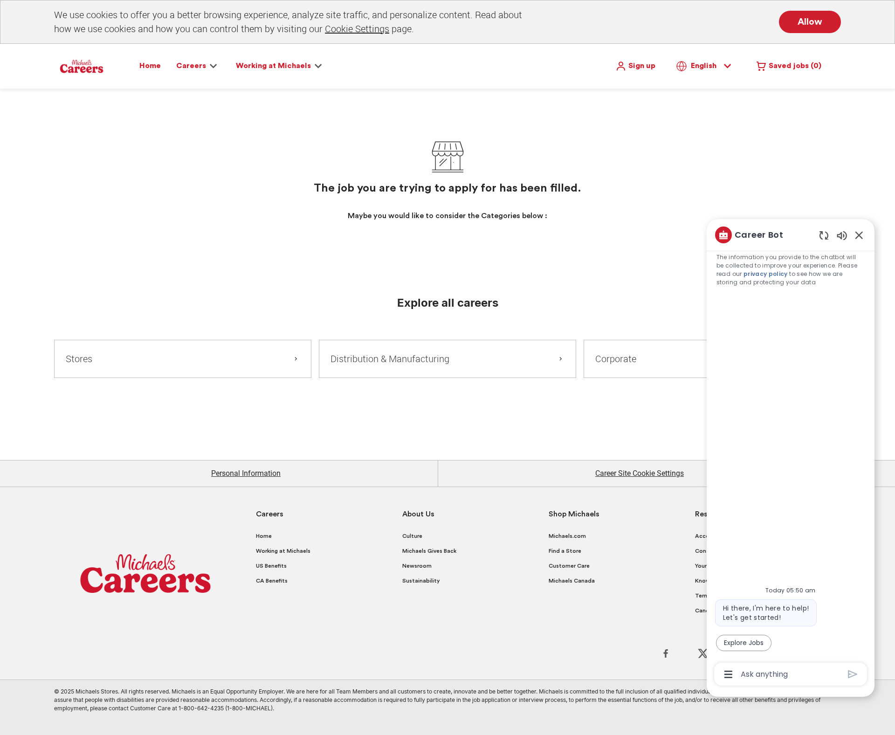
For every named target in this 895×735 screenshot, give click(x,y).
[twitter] (703, 653)
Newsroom (417, 566)
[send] (853, 674)
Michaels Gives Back (429, 551)
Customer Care (569, 566)
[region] (790, 453)
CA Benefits (272, 581)
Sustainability (421, 581)
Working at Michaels (283, 551)
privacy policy (766, 274)
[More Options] (728, 674)
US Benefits (271, 566)
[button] (635, 66)
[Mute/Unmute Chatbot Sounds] (842, 235)
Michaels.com (567, 536)
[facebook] (665, 653)
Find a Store (565, 551)
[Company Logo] (81, 65)
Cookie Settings (357, 28)
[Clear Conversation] (824, 235)
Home (150, 65)
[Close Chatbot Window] (859, 234)
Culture (412, 536)
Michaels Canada (572, 581)
